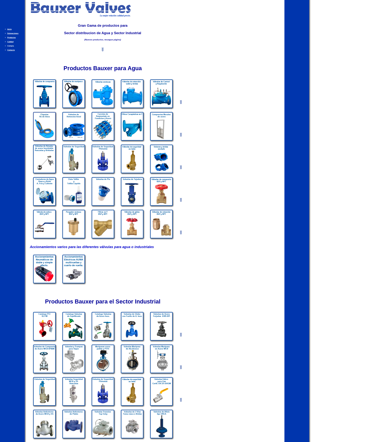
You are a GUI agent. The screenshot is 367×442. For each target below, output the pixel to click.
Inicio (9, 29)
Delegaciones (12, 33)
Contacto (11, 50)
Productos (11, 38)
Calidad (10, 42)
